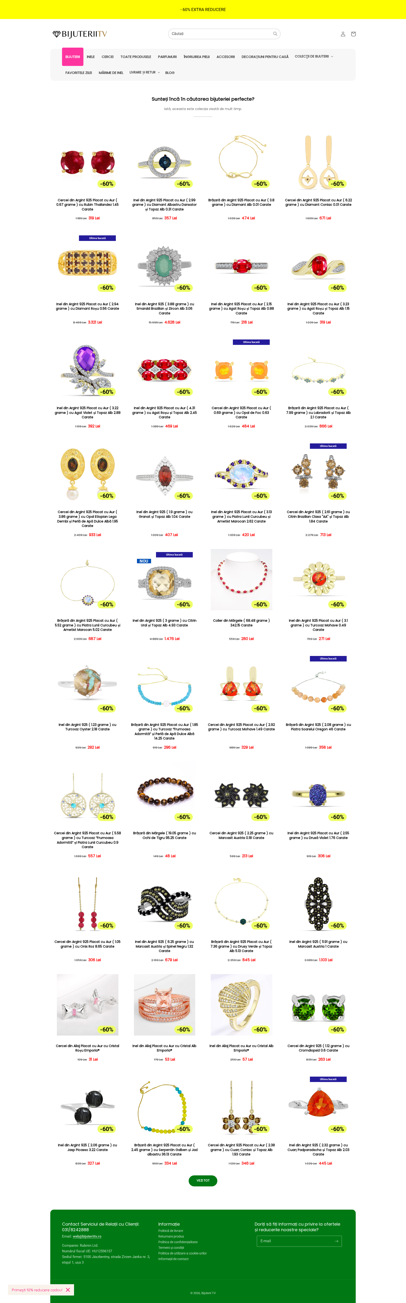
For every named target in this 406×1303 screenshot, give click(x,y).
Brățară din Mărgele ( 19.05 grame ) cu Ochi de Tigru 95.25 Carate (164, 835)
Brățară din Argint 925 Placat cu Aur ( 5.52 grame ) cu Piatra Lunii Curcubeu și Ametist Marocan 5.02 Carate (87, 625)
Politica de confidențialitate (178, 1242)
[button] (313, 56)
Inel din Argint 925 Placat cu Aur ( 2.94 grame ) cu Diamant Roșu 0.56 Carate (87, 306)
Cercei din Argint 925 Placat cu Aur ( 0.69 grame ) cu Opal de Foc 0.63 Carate (241, 412)
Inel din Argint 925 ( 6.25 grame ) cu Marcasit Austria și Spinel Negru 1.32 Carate (164, 946)
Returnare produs (171, 1236)
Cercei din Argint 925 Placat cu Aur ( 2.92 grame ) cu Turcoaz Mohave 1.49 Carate (241, 727)
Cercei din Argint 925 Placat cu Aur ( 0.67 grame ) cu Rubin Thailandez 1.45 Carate (87, 205)
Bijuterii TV (208, 1293)
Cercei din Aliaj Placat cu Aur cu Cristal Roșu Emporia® (87, 1048)
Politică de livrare (170, 1231)
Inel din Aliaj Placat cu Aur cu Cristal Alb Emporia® (164, 1048)
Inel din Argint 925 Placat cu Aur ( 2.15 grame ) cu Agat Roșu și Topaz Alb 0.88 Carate (241, 309)
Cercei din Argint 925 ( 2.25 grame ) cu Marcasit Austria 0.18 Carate (241, 835)
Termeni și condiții (171, 1248)
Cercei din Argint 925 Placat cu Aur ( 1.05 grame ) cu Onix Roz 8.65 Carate (88, 944)
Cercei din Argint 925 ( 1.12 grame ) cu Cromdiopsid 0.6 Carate (318, 1048)
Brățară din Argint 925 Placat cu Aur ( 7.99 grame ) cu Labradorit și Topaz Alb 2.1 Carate (318, 412)
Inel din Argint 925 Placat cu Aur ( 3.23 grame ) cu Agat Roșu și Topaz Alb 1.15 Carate (318, 309)
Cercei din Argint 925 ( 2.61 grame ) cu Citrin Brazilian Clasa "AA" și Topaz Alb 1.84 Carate (318, 516)
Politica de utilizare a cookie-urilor (182, 1253)
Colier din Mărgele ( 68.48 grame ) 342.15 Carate (241, 623)
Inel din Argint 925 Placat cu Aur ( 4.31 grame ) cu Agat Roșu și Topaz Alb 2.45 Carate (164, 412)
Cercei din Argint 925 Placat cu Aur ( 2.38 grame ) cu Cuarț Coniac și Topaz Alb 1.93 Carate (241, 1150)
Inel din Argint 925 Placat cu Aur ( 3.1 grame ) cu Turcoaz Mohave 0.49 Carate (318, 625)
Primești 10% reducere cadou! (37, 1290)
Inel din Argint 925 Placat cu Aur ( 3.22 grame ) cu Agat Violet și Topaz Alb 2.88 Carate (88, 412)
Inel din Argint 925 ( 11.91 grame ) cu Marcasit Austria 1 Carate (318, 944)
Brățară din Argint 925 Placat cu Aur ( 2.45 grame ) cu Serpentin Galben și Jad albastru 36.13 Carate (164, 1150)
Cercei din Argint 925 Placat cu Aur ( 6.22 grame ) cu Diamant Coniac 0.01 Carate (318, 202)
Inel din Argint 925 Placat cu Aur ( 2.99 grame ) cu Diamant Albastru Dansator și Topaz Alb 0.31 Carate (164, 205)
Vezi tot (203, 1180)
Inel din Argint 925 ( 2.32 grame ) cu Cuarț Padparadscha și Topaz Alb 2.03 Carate (318, 1150)
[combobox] (224, 34)
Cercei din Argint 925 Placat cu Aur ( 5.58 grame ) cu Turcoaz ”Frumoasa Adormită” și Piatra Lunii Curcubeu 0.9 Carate (87, 840)
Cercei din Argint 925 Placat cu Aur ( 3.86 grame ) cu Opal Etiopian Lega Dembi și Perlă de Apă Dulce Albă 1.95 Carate (87, 519)
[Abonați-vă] (336, 1241)
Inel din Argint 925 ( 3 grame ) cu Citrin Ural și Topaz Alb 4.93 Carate (164, 623)
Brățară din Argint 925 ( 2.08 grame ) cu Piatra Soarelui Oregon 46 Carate (318, 727)
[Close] (68, 1290)
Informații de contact (173, 1259)
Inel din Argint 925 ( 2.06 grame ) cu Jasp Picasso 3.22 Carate (87, 1147)
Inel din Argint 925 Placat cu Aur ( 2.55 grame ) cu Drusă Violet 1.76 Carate (318, 835)
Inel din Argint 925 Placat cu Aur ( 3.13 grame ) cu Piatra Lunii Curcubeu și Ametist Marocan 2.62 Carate (241, 516)
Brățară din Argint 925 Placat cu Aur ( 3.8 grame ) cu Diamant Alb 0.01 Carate (241, 202)
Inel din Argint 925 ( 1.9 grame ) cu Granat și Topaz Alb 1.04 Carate (164, 514)
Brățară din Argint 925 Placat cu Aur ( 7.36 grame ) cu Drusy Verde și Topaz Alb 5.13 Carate (241, 946)
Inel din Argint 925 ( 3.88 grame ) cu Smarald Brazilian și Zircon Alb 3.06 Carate (164, 309)
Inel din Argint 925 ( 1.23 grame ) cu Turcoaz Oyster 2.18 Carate (87, 727)
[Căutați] (275, 34)
